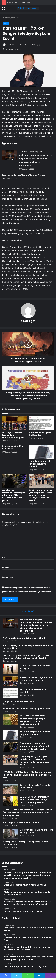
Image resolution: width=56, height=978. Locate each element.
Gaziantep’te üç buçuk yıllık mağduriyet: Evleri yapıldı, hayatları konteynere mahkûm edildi (40, 495)
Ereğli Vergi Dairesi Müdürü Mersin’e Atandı (23, 175)
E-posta (6, 567)
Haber (16, 18)
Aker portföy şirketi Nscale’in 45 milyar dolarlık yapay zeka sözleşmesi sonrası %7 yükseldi (26, 657)
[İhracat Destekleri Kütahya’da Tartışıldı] (10, 669)
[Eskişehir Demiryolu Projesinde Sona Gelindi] (10, 789)
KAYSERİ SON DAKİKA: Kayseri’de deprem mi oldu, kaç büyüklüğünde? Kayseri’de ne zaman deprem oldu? (27, 775)
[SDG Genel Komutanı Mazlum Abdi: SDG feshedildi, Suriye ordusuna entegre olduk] (10, 801)
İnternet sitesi (8, 577)
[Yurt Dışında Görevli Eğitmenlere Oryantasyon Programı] (14, 423)
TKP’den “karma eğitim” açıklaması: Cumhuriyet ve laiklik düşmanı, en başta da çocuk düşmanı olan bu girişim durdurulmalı (35, 158)
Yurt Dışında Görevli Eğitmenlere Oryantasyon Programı (13, 435)
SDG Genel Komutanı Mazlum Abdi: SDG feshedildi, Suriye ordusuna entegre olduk (34, 800)
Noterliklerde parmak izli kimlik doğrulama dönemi (41, 464)
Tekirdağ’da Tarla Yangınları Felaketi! (21, 822)
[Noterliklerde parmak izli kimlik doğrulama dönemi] (41, 452)
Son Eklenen (28, 611)
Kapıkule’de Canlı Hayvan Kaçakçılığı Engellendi (26, 708)
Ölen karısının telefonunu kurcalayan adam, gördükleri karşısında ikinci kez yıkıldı (13, 495)
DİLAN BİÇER (11, 45)
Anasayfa (8, 18)
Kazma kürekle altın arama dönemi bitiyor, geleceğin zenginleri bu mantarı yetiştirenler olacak (33, 720)
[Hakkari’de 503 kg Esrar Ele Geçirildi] (41, 423)
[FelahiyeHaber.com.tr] (28, 8)
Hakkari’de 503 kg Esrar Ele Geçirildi (40, 433)
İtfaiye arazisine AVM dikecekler (12, 447)
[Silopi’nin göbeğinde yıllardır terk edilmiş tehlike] (10, 834)
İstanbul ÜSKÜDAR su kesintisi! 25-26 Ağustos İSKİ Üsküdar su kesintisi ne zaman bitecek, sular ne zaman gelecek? (27, 812)
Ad (4, 557)
